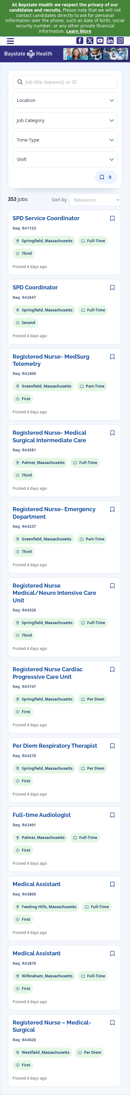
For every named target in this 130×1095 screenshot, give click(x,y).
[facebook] (79, 40)
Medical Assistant (37, 884)
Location (26, 100)
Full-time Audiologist (42, 815)
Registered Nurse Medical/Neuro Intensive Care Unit (54, 593)
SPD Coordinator (35, 287)
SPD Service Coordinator (46, 218)
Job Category (30, 120)
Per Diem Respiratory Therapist (55, 745)
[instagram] (120, 40)
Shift (22, 159)
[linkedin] (110, 40)
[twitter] (89, 40)
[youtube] (100, 40)
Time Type (28, 140)
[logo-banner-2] (66, 49)
